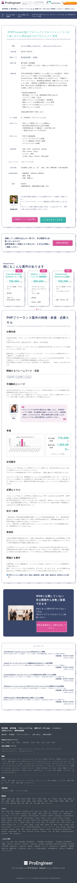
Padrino (60, 818)
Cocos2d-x (5, 829)
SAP (11, 833)
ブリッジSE (52, 768)
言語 (3, 811)
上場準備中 (37, 846)
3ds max (63, 827)
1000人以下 (25, 844)
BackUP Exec (67, 829)
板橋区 (67, 801)
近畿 (27, 803)
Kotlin (53, 742)
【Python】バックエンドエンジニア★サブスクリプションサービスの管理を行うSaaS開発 (33, 686)
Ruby (8, 742)
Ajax (33, 822)
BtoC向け (62, 848)
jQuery (22, 822)
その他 (59, 768)
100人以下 (10, 844)
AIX (73, 822)
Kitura (39, 820)
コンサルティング (29, 783)
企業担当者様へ (56, 3)
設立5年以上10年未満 (60, 844)
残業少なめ (5, 848)
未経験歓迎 (70, 848)
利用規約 (12, 734)
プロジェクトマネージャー (52, 46)
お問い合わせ (36, 734)
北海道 (9, 799)
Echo (28, 820)
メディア (38, 780)
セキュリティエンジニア (59, 763)
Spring (4, 818)
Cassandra (35, 829)
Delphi (45, 813)
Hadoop (27, 829)
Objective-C (55, 811)
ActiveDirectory (57, 829)
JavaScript (18, 811)
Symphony (24, 815)
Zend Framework (34, 815)
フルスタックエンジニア (26, 751)
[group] (14, 288)
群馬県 (29, 799)
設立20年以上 (14, 846)
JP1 (19, 831)
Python (18, 742)
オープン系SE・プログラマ (31, 46)
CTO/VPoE (44, 768)
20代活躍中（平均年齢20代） (27, 841)
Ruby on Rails (18, 818)
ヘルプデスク (66, 770)
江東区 (18, 801)
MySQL (31, 824)
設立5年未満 (49, 844)
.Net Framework (28, 818)
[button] (36, 309)
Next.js (9, 822)
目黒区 (29, 801)
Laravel (28, 377)
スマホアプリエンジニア (43, 761)
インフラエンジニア (39, 749)
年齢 (16, 841)
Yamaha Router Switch (33, 827)
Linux (43, 742)
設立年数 (41, 844)
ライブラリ (15, 822)
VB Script (24, 813)
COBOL (34, 813)
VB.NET (53, 820)
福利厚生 (71, 846)
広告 (49, 780)
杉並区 (56, 801)
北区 (49, 799)
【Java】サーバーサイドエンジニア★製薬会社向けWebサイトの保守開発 (28, 663)
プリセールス (50, 766)
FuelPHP (20, 377)
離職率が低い (13, 848)
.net (3, 815)
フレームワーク (14, 815)
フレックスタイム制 (7, 841)
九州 (31, 803)
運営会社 (4, 734)
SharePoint (17, 833)
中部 (23, 803)
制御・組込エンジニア (14, 761)
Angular (43, 818)
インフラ (19, 824)
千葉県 (39, 799)
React (43, 822)
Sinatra (55, 818)
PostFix (61, 824)
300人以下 (18, 844)
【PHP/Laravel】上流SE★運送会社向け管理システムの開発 (23, 698)
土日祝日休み (22, 848)
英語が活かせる (54, 846)
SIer (9, 780)
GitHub (18, 829)
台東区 (35, 57)
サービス (4, 780)
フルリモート (49, 803)
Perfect (33, 820)
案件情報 (5, 728)
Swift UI (68, 820)
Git (54, 831)
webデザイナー (16, 770)
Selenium (44, 831)
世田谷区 (40, 801)
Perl (40, 811)
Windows (52, 822)
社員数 (3, 844)
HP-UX (4, 824)
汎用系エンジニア (61, 759)
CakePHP (10, 377)
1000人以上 (33, 844)
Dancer (4, 820)
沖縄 (42, 803)
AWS (38, 742)
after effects (70, 827)
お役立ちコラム (70, 9)
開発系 (3, 759)
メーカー (6, 783)
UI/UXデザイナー (39, 770)
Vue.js (49, 818)
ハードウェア (62, 780)
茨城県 (18, 799)
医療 (21, 783)
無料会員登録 (19, 730)
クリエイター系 (6, 770)
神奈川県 (13, 803)
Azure (33, 742)
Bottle (20, 820)
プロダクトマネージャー (28, 768)
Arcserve (4, 831)
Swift (48, 742)
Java (13, 742)
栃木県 (23, 799)
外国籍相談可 (64, 846)
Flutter (63, 820)
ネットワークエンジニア (54, 749)
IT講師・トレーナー (68, 768)
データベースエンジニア (14, 766)
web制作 (54, 780)
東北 (13, 799)
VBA (12, 813)
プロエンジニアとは (25, 728)
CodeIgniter (58, 815)
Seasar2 (9, 818)
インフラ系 (19, 763)
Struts (3, 822)
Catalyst (67, 818)
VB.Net (17, 813)
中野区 (51, 801)
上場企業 (29, 846)
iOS (15, 824)
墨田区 (13, 801)
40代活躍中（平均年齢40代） (64, 841)
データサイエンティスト (63, 766)
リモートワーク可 (7, 850)
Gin (24, 820)
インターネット (20, 780)
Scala (71, 811)
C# (9, 813)
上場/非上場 (22, 846)
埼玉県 (34, 799)
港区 (65, 799)
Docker (9, 827)
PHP (3, 742)
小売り (13, 783)
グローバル (45, 846)
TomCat (48, 829)
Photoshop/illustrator (67, 831)
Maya (57, 831)
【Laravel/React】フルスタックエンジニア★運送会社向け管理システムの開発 (29, 675)
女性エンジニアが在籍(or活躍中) (37, 848)
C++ (5, 813)
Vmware (67, 824)
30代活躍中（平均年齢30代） (45, 841)
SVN (22, 829)
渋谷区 (46, 801)
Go (50, 811)
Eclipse (12, 829)
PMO (38, 768)
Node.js (28, 822)
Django (10, 820)
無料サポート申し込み (42, 9)
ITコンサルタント (40, 766)
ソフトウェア (30, 780)
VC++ (60, 813)
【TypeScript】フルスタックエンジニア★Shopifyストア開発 (24, 652)
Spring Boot (45, 820)
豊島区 (62, 801)
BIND (55, 824)
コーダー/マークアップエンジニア (61, 761)
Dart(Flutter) (67, 813)
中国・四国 (37, 803)
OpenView (30, 831)
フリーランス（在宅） (22, 790)
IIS (51, 824)
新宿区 (28, 57)
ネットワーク (16, 827)
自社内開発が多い (53, 848)
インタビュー (57, 728)
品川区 (23, 801)
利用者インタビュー (57, 9)
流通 (17, 783)
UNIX (63, 822)
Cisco (23, 827)
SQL (50, 813)
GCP (72, 824)
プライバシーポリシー (23, 734)
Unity (57, 827)
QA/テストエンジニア (25, 749)
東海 (18, 803)
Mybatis (42, 829)
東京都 (23, 57)
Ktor (58, 820)
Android (9, 824)
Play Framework (68, 815)
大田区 (34, 801)
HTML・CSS (9, 811)
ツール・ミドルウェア (48, 827)
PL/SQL (55, 813)
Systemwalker (12, 831)
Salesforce (5, 833)
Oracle (26, 824)
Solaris (68, 822)
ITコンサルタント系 (28, 766)
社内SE (59, 770)
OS (47, 822)
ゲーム (44, 780)
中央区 (60, 799)
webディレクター (27, 770)
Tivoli (23, 831)
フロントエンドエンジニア (9, 749)
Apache (47, 824)
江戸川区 (6, 803)
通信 (13, 780)
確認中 (3, 799)
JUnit (49, 831)
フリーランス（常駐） (8, 790)
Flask (15, 820)
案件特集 (13, 728)
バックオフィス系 (50, 770)
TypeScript (26, 742)
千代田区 (54, 799)
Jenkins (37, 831)
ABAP (40, 813)
